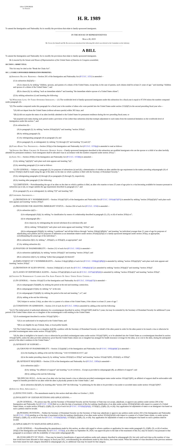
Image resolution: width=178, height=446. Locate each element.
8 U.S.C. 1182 (73, 248)
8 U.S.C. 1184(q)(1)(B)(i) (94, 261)
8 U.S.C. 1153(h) (74, 157)
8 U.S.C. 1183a (93, 361)
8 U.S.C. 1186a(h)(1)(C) (84, 268)
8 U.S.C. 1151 (86, 76)
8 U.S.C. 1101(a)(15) (86, 280)
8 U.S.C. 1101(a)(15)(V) (111, 199)
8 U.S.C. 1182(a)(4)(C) (109, 349)
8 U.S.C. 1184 (71, 306)
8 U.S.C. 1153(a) (90, 146)
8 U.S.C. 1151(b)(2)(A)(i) (80, 406)
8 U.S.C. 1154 (91, 206)
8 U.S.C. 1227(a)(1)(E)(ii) (90, 272)
